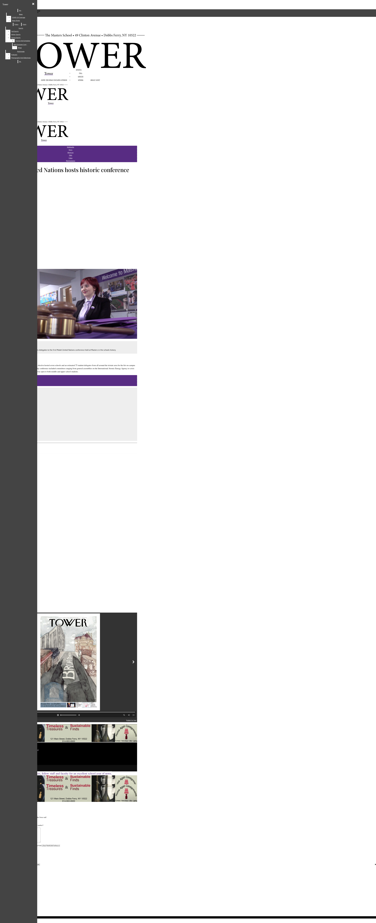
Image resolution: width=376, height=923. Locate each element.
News (51, 80)
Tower (5, 4)
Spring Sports (15, 38)
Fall (80, 73)
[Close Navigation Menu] (33, 3)
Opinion (64, 80)
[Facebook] (41, 759)
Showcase (70, 152)
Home (43, 80)
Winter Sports (15, 34)
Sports (78, 70)
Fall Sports (15, 31)
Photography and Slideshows (21, 58)
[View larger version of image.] (68, 304)
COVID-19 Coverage (18, 17)
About (92, 80)
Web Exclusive (70, 161)
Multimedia (20, 51)
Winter (80, 77)
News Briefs (16, 21)
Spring (80, 80)
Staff (98, 80)
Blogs (20, 48)
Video (70, 158)
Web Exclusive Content (21, 45)
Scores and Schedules (23, 41)
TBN (47, 80)
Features (57, 80)
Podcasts (14, 55)
